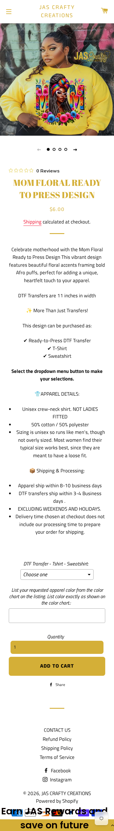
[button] (57, 825)
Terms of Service (57, 757)
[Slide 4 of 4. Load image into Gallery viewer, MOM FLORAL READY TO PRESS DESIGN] (66, 149)
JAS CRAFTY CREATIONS (57, 12)
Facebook (60, 770)
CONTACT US (57, 730)
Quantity (55, 636)
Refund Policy (57, 739)
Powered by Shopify (57, 801)
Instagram (60, 779)
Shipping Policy (57, 748)
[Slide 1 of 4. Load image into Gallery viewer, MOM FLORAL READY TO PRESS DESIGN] (48, 149)
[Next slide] (75, 149)
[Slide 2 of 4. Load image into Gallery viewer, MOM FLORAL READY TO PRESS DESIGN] (54, 149)
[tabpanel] (57, 79)
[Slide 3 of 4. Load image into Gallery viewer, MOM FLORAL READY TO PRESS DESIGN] (60, 149)
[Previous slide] (38, 149)
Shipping (32, 222)
